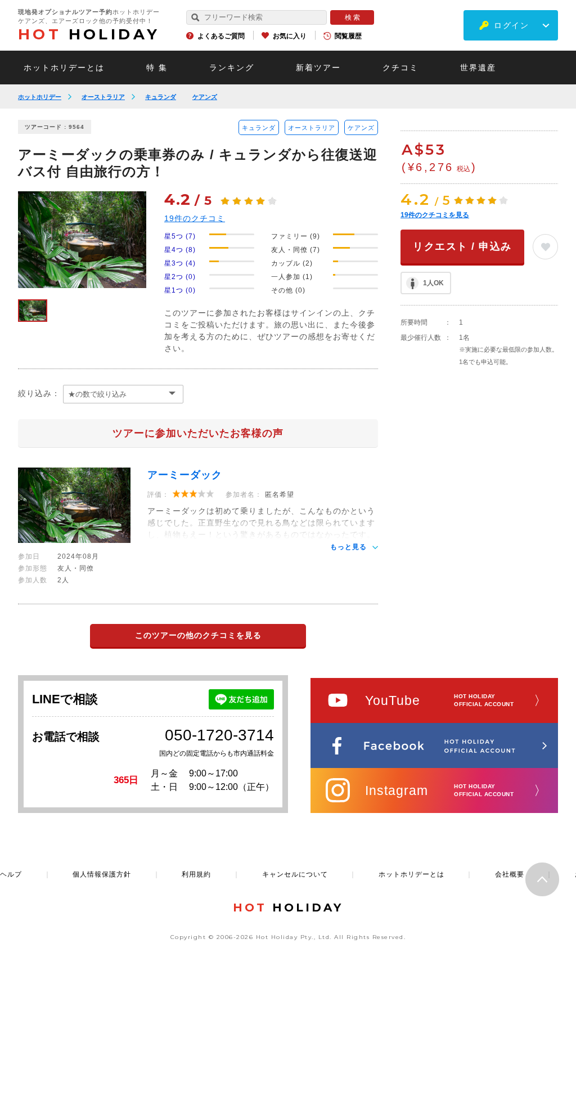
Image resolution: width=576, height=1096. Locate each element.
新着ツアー (318, 67)
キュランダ (160, 96)
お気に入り (290, 36)
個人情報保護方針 (102, 874)
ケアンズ (204, 96)
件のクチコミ (194, 218)
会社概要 (509, 874)
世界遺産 (478, 67)
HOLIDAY (89, 34)
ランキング (231, 67)
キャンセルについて (295, 874)
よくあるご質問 (221, 36)
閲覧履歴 (348, 36)
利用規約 (196, 874)
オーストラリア (103, 96)
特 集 (157, 67)
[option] (82, 239)
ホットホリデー (39, 96)
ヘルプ (11, 874)
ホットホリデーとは (64, 67)
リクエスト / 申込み (462, 246)
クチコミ (400, 67)
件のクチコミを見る (434, 215)
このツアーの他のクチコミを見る (198, 635)
